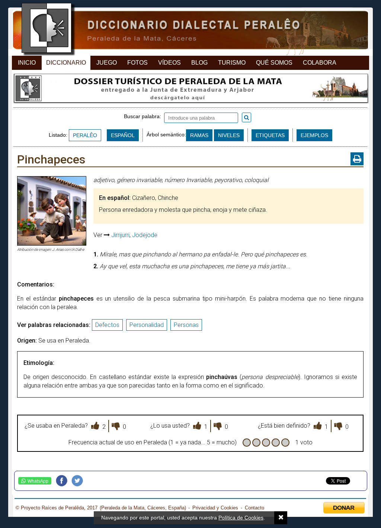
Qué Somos (274, 62)
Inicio (27, 62)
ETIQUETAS (270, 135)
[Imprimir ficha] (357, 158)
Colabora (319, 62)
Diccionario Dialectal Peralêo (184, 30)
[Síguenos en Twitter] (79, 481)
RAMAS (199, 135)
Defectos (107, 324)
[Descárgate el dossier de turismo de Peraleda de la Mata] (190, 90)
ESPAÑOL (123, 135)
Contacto (254, 508)
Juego (106, 62)
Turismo (232, 62)
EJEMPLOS (314, 135)
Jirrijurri (120, 235)
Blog (199, 62)
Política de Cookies (240, 518)
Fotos (137, 62)
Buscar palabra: (144, 116)
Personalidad (146, 324)
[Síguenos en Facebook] (63, 481)
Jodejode (144, 235)
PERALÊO (85, 135)
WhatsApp (38, 481)
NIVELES (229, 135)
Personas (186, 324)
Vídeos (169, 62)
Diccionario (66, 62)
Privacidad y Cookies (215, 508)
